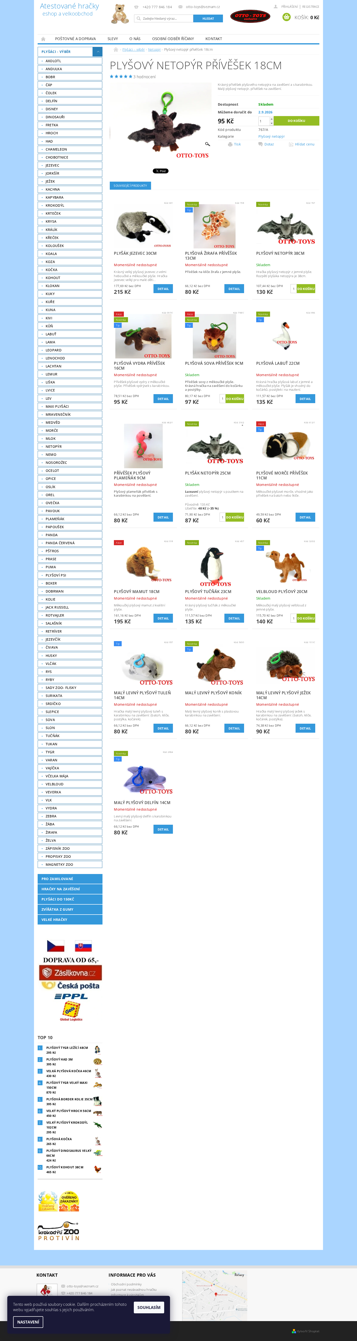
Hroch (52, 133)
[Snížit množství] (271, 123)
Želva (51, 840)
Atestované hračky (69, 9)
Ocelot (52, 470)
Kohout (53, 277)
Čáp (49, 85)
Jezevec (52, 165)
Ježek (50, 181)
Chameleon (56, 149)
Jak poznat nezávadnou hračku (134, 1289)
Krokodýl (55, 205)
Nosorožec (56, 462)
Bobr (50, 77)
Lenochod (55, 358)
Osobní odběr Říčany (173, 38)
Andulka (54, 69)
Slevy (113, 38)
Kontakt (213, 38)
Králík (52, 229)
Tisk (237, 144)
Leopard (53, 350)
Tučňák (53, 735)
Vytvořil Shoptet (308, 1331)
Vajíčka (52, 768)
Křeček (52, 237)
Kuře (50, 301)
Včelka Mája (57, 776)
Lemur (52, 374)
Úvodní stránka (43, 38)
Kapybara (55, 197)
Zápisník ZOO (58, 848)
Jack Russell (57, 607)
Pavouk (53, 511)
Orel (50, 494)
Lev (49, 398)
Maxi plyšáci (57, 406)
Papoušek (55, 527)
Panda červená (60, 543)
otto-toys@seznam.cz (82, 1286)
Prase (51, 559)
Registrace (310, 7)
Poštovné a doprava (75, 38)
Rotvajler (55, 615)
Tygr (50, 752)
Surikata (54, 695)
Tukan (52, 744)
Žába (50, 824)
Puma (51, 567)
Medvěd (53, 422)
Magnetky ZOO (59, 864)
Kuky (50, 293)
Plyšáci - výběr (56, 51)
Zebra (51, 816)
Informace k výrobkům (127, 1295)
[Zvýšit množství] (271, 119)
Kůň (49, 326)
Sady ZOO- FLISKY (61, 687)
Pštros (52, 551)
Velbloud (55, 784)
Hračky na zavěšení (61, 889)
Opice (51, 478)
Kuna (50, 309)
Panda (52, 535)
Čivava (52, 647)
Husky (51, 655)
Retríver (54, 631)
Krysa (51, 221)
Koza (50, 261)
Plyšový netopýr (271, 136)
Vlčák (51, 663)
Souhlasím (149, 1307)
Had (49, 141)
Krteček (53, 213)
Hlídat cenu (305, 144)
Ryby (50, 679)
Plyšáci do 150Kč (58, 899)
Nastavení (28, 1322)
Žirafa (51, 832)
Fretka (52, 125)
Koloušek (55, 245)
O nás (135, 38)
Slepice (52, 711)
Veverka (53, 792)
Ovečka (53, 503)
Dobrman (55, 591)
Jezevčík (53, 639)
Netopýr (54, 446)
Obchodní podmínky (126, 1284)
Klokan (53, 285)
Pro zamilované (57, 878)
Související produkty (130, 186)
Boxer (51, 583)
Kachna (53, 189)
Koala (51, 253)
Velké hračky (55, 919)
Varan (52, 760)
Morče (52, 430)
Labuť (51, 334)
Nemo (51, 454)
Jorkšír (52, 173)
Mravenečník (58, 414)
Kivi (49, 318)
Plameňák (55, 519)
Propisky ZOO (58, 856)
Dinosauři (55, 117)
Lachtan (53, 366)
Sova (50, 719)
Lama (50, 342)
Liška (50, 382)
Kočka (52, 269)
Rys (49, 671)
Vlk (49, 800)
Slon (50, 727)
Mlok (51, 438)
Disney (52, 109)
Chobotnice (57, 157)
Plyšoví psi (56, 575)
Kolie (51, 599)
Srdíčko (53, 703)
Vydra (51, 808)
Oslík (51, 486)
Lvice (50, 390)
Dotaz (269, 144)
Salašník (54, 623)
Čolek (51, 93)
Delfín (52, 101)
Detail (163, 289)
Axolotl (53, 61)
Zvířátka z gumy (58, 909)
